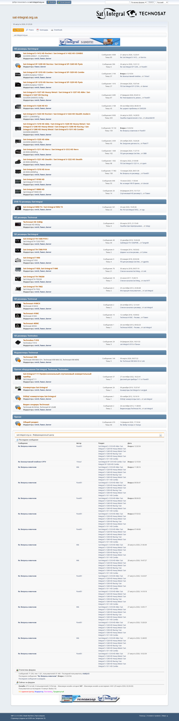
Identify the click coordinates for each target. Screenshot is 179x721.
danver (48, 58)
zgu (143, 210)
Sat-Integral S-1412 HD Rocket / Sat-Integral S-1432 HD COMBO (53, 53)
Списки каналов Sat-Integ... (130, 271)
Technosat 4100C (31, 313)
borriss (143, 57)
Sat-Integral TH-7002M (33, 276)
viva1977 (146, 281)
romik (36, 58)
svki (144, 271)
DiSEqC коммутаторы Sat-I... (130, 399)
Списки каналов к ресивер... (131, 307)
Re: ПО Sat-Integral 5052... (129, 210)
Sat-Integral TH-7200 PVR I (35, 238)
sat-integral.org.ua (24, 17)
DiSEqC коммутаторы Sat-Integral (39, 396)
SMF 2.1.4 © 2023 (16, 716)
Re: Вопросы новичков (128, 131)
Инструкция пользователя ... (131, 291)
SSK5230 (143, 108)
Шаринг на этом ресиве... (130, 252)
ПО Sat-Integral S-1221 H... (130, 163)
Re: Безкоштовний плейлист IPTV (32, 462)
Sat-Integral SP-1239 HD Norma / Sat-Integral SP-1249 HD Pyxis (53, 64)
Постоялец (48, 692)
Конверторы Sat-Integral (35, 387)
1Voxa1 (147, 76)
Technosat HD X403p (33, 222)
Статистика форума (27, 670)
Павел (42, 58)
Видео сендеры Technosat (36, 404)
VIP (20, 692)
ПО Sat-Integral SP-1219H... (130, 86)
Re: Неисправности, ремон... (131, 98)
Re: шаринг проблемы (128, 108)
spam (144, 163)
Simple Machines (28, 716)
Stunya (138, 425)
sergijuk (144, 390)
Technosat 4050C (31, 323)
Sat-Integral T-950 (31, 257)
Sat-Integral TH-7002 (33, 286)
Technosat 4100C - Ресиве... (130, 317)
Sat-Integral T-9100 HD (33, 179)
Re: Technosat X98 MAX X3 (129, 361)
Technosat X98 (30, 357)
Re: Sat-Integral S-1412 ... (129, 57)
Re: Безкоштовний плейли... (131, 76)
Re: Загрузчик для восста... (130, 143)
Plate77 (145, 143)
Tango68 (145, 243)
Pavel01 (144, 67)
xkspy (148, 226)
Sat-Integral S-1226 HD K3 (35, 105)
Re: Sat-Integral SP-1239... (129, 67)
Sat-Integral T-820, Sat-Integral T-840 (40, 268)
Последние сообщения (28, 440)
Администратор (27, 692)
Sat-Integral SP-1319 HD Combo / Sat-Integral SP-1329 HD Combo (53, 72)
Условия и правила (153, 716)
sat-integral (149, 291)
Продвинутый (58, 692)
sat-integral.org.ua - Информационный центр (35, 435)
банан (137, 344)
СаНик (144, 252)
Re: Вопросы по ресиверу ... (130, 173)
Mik (77, 467)
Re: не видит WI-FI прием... (130, 183)
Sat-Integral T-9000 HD (33, 189)
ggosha (146, 262)
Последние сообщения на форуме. (32, 679)
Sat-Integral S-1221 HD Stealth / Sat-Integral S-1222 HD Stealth (52, 159)
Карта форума (40, 716)
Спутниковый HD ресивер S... (131, 193)
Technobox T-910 (31, 340)
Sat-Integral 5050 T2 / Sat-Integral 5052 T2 (43, 207)
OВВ (145, 153)
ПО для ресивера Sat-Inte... (130, 153)
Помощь (142, 716)
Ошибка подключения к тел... (131, 118)
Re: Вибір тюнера (126, 425)
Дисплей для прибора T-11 (130, 379)
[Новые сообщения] (18, 66)
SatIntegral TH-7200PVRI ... (130, 243)
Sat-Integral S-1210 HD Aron (36, 169)
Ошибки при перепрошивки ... (131, 226)
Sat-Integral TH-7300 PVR (35, 249)
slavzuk (145, 183)
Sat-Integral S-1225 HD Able (36, 139)
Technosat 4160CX (31, 303)
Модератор (39, 692)
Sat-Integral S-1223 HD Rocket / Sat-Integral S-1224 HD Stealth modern (56, 114)
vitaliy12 (86, 674)
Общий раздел (30, 422)
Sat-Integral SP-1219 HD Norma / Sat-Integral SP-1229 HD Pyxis (53, 82)
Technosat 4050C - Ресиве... (130, 327)
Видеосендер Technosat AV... (131, 408)
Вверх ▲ (165, 716)
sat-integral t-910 (126, 344)
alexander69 (149, 118)
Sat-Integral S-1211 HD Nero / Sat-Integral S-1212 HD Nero (50, 149)
